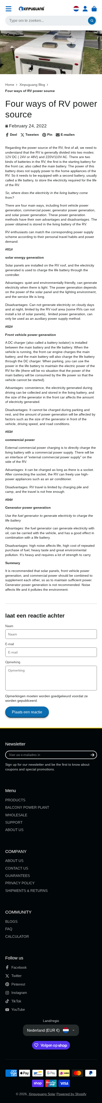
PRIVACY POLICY (20, 883)
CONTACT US (16, 868)
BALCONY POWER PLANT (27, 807)
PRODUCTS (15, 800)
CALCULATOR (17, 936)
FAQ (8, 929)
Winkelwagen (94, 9)
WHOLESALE (16, 815)
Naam (9, 626)
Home (9, 85)
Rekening (85, 9)
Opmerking (12, 662)
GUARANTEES (17, 876)
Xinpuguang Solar (42, 1094)
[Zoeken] (92, 21)
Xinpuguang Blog (32, 85)
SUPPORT (14, 822)
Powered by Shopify (71, 1094)
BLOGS (11, 921)
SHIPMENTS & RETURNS (26, 891)
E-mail (9, 644)
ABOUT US (14, 830)
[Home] (32, 8)
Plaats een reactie (27, 712)
